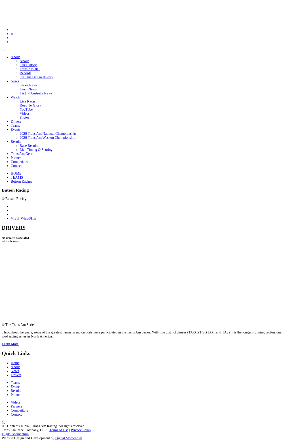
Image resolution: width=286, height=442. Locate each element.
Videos (24, 113)
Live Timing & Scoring (36, 150)
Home (15, 363)
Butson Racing (21, 181)
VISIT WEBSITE (23, 218)
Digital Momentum (15, 434)
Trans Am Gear (21, 154)
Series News (28, 85)
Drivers (16, 121)
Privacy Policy (81, 430)
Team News (28, 89)
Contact (16, 166)
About (15, 57)
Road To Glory (30, 105)
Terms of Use (58, 430)
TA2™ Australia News (36, 93)
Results (16, 141)
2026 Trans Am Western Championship (47, 137)
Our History (28, 65)
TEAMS (17, 177)
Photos (24, 117)
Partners (16, 158)
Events (15, 129)
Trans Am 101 (30, 69)
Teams (15, 125)
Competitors (19, 162)
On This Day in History (36, 77)
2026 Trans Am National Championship (48, 133)
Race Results (29, 145)
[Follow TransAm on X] (12, 34)
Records (25, 73)
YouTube (26, 109)
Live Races (28, 101)
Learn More (10, 344)
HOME (16, 173)
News (15, 81)
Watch (15, 97)
